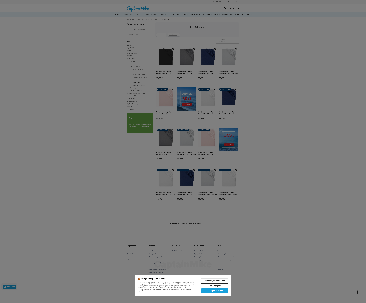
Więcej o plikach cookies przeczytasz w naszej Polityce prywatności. (164, 290)
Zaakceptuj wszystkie (215, 291)
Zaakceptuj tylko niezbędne (214, 281)
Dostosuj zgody (215, 286)
